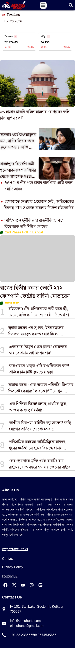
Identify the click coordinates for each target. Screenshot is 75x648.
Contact (8, 558)
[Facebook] (5, 585)
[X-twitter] (14, 585)
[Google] (40, 585)
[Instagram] (31, 585)
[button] (43, 5)
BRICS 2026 (13, 21)
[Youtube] (23, 585)
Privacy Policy (12, 567)
